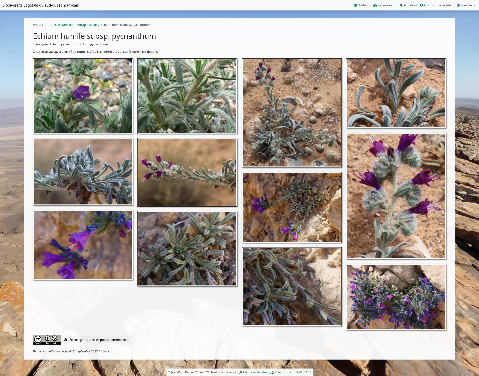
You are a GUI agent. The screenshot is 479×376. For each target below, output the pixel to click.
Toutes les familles (60, 25)
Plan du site (283, 372)
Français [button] (466, 5)
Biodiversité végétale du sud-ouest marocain (40, 5)
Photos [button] (362, 5)
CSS (308, 372)
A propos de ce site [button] (437, 5)
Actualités (409, 5)
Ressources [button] (386, 5)
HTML (299, 372)
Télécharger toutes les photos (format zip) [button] (97, 340)
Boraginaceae (87, 25)
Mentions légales (255, 372)
